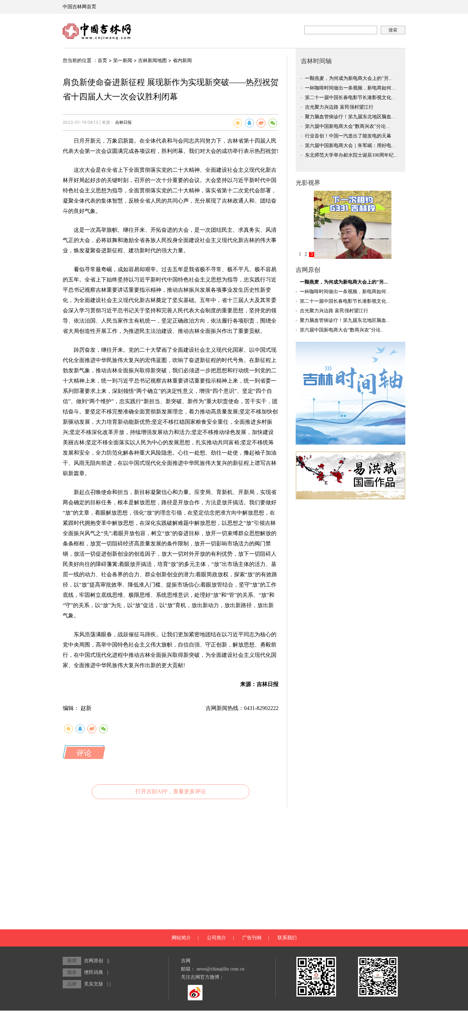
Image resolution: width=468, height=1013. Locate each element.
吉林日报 (123, 122)
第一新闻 (122, 60)
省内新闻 (182, 60)
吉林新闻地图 (152, 60)
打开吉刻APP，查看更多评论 (170, 791)
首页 (102, 60)
